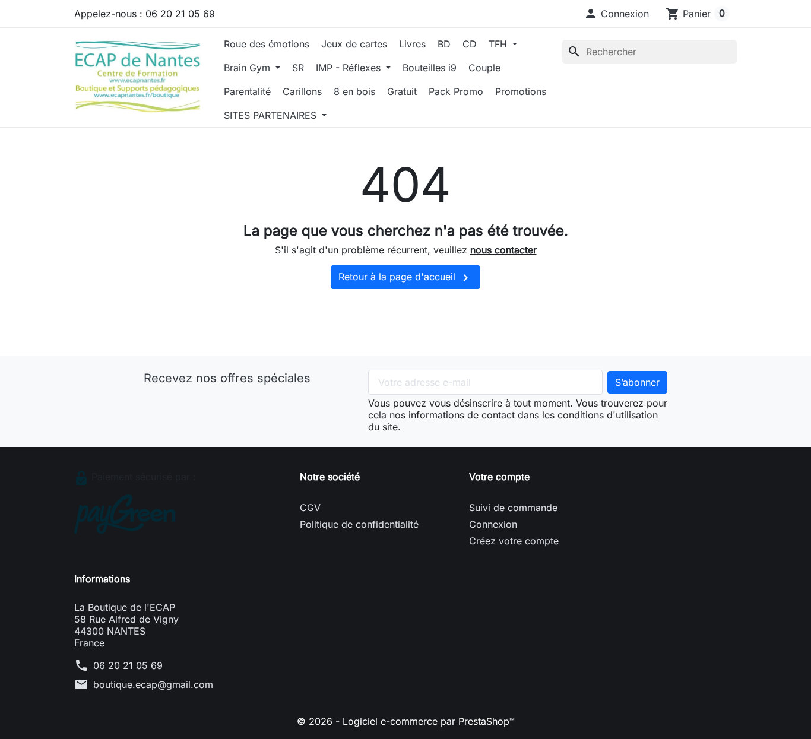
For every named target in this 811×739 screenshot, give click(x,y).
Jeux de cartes (354, 44)
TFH (499, 44)
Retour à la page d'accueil (405, 278)
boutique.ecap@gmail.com (153, 684)
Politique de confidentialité (359, 524)
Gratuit (402, 91)
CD (469, 44)
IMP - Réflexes (350, 68)
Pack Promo (456, 91)
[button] (616, 13)
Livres (412, 44)
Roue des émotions (266, 44)
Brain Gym (248, 68)
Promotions (520, 91)
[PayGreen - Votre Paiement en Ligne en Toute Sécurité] (125, 513)
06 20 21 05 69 (128, 665)
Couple (484, 68)
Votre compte (499, 477)
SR (298, 68)
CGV (310, 507)
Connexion (493, 524)
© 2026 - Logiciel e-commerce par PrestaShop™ (406, 721)
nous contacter (503, 250)
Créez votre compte (514, 541)
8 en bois (354, 91)
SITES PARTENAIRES (271, 115)
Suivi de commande (513, 507)
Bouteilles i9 (430, 68)
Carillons (302, 91)
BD (444, 44)
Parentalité (247, 91)
